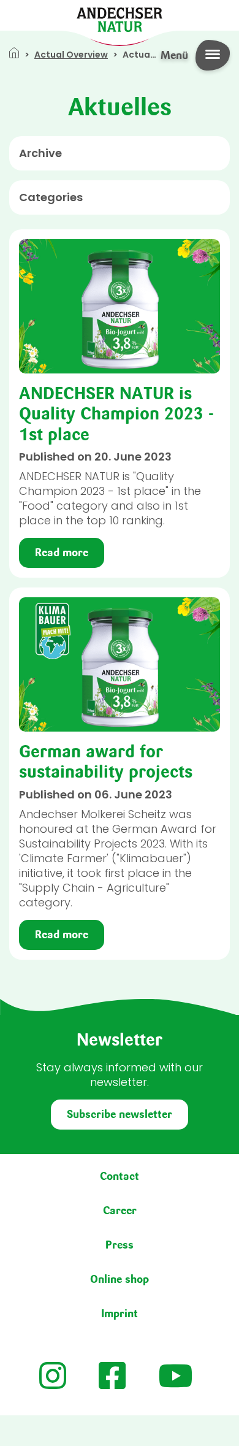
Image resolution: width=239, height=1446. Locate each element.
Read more (61, 552)
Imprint (119, 1313)
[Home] (119, 18)
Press (119, 1245)
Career (120, 1210)
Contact (119, 1176)
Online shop (119, 1279)
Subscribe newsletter (119, 1114)
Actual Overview (71, 54)
